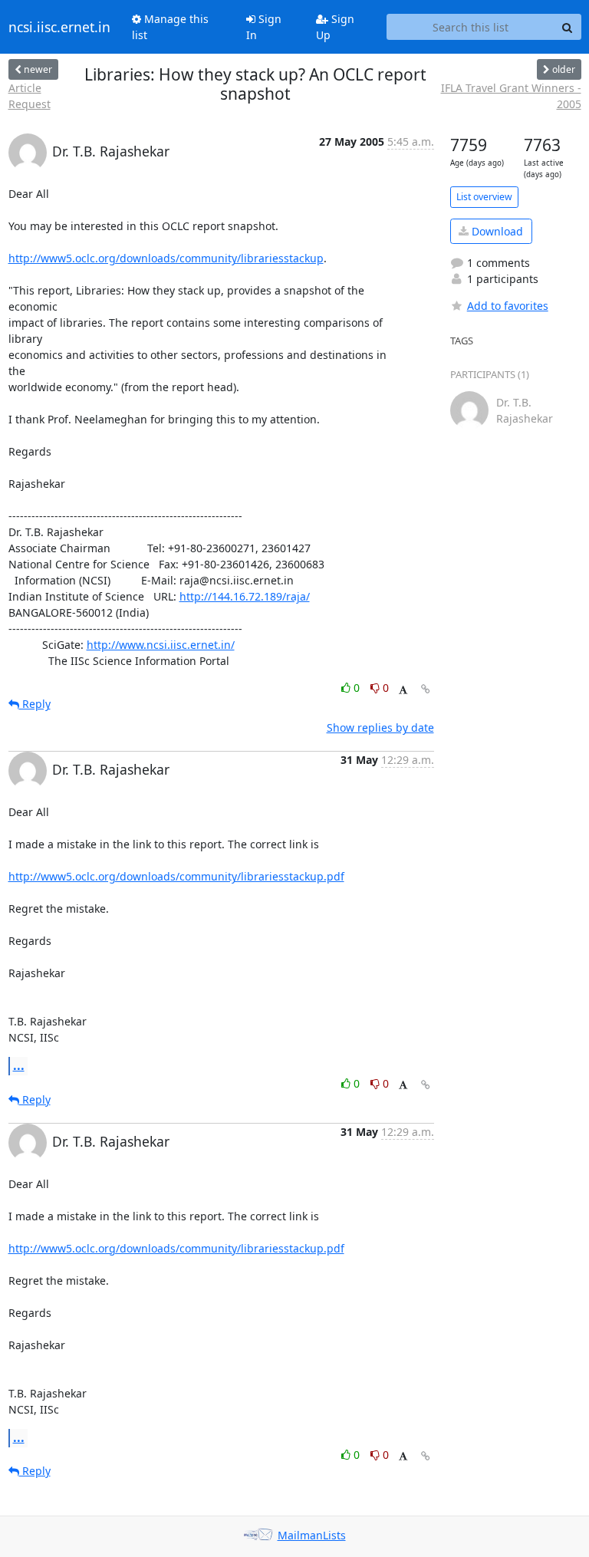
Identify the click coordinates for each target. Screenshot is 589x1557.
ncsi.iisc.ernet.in (59, 27)
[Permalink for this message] (425, 689)
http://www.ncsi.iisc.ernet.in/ (161, 644)
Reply (35, 703)
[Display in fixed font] (403, 690)
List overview (484, 196)
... (19, 1065)
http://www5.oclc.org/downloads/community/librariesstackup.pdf (176, 876)
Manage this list (170, 27)
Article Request (29, 96)
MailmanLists (312, 1535)
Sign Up (335, 27)
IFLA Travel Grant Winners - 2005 (511, 96)
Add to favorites (507, 305)
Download (496, 231)
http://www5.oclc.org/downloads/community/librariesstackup (166, 258)
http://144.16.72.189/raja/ (244, 596)
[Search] (567, 27)
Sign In (263, 27)
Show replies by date (380, 727)
